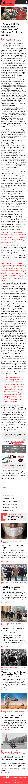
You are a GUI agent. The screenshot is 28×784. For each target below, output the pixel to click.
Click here (7, 465)
